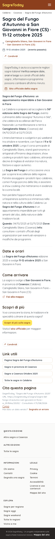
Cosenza (17, 12)
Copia (5, 406)
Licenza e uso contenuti (37, 487)
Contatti (8, 473)
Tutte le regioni (12, 519)
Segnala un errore (39, 409)
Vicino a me (10, 523)
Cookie (33, 473)
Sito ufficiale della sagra (23, 88)
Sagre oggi (10, 511)
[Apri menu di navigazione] (49, 5)
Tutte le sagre (11, 451)
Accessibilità (36, 481)
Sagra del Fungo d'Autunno (38, 12)
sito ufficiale (18, 328)
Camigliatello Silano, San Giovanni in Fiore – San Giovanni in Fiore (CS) (28, 43)
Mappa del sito (38, 492)
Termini (34, 477)
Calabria (6, 12)
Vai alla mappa (15, 296)
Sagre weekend (12, 515)
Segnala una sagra (14, 477)
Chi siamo (9, 469)
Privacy (34, 469)
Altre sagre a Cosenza (16, 437)
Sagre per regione (14, 506)
